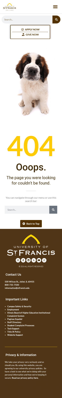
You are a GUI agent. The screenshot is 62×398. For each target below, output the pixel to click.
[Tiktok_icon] (44, 260)
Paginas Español (14, 319)
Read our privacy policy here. (25, 378)
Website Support (15, 335)
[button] (55, 6)
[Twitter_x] (33, 260)
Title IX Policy (14, 331)
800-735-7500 (12, 285)
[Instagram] (18, 260)
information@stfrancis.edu (17, 288)
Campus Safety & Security (19, 306)
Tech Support (13, 328)
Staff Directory (14, 322)
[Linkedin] (28, 260)
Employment (13, 309)
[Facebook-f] (23, 260)
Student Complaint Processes (20, 325)
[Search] (56, 19)
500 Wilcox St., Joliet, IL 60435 (19, 281)
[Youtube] (39, 260)
